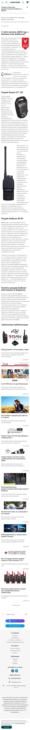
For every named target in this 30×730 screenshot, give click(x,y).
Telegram (16, 670)
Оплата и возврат (15, 648)
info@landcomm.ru (16, 682)
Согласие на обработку (15, 640)
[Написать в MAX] (15, 621)
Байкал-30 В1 (5, 222)
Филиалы (15, 635)
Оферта (15, 652)
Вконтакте (12, 670)
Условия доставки (15, 650)
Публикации (15, 656)
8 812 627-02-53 (15, 678)
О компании (15, 633)
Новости (15, 659)
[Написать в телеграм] (15, 627)
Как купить (15, 646)
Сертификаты (15, 638)
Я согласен (6, 727)
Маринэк (20, 294)
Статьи (15, 661)
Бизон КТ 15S (5, 98)
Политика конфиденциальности (15, 642)
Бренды (15, 663)
